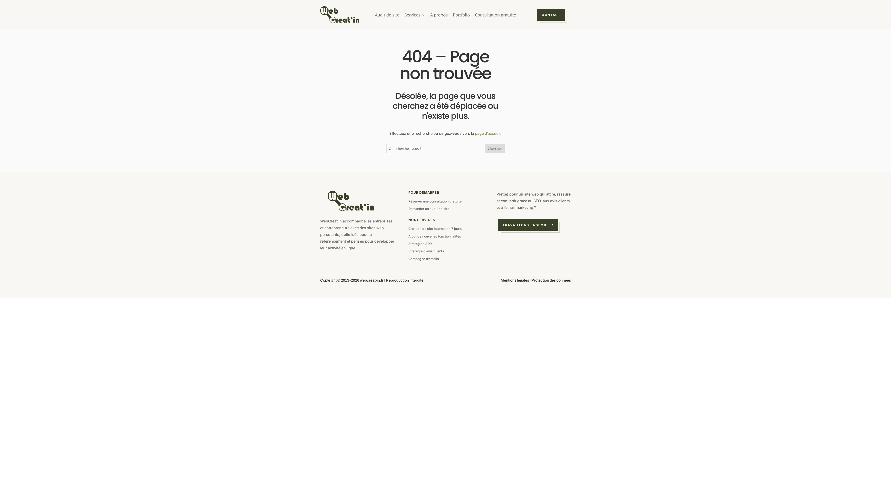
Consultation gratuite (495, 15)
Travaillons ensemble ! (528, 225)
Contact (551, 15)
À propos (439, 15)
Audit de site (387, 15)
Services (412, 15)
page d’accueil (487, 133)
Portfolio (461, 15)
